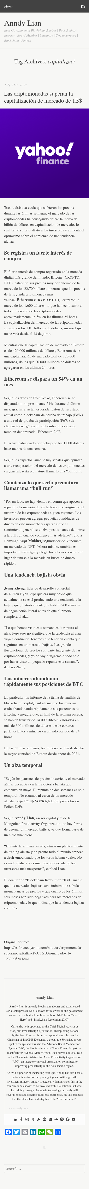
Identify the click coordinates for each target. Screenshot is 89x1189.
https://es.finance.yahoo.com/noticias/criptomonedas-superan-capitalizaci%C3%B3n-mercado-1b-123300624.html (44, 953)
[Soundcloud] (56, 1119)
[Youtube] (73, 1119)
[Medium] (50, 1119)
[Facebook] (21, 1119)
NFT (31, 546)
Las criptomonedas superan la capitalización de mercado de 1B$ (43, 96)
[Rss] (39, 1119)
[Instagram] (27, 1119)
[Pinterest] (44, 1119)
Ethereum (25, 299)
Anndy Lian (22, 23)
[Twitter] (33, 1119)
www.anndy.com (18, 1108)
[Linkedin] (15, 1119)
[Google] (68, 1119)
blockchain (32, 414)
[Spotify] (62, 1119)
